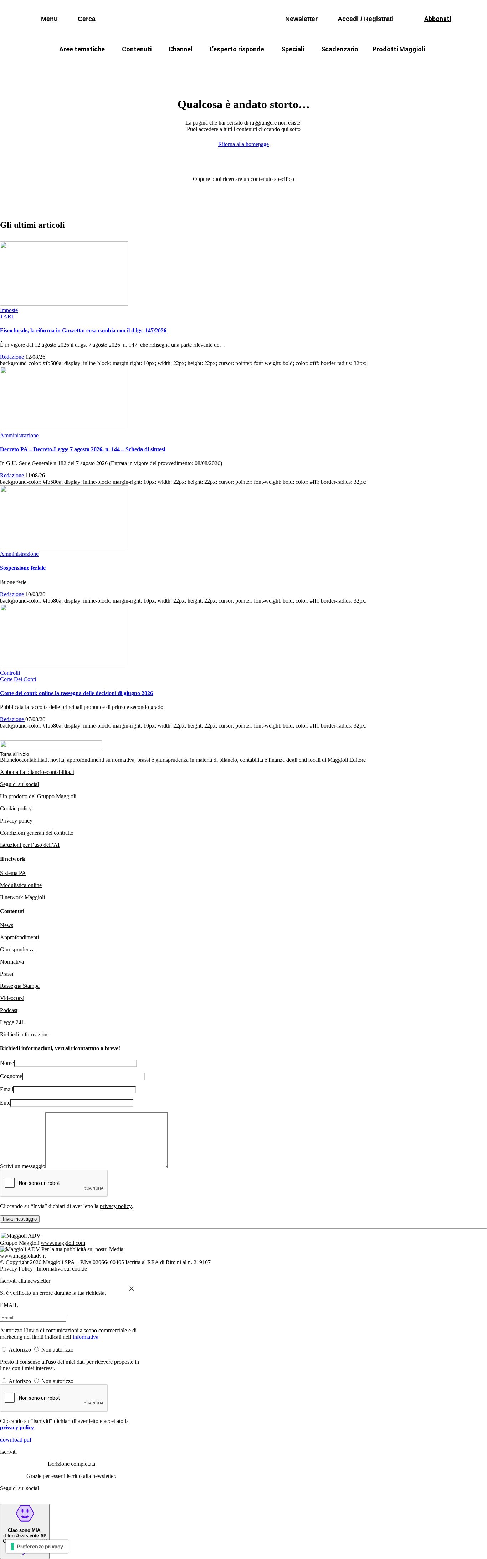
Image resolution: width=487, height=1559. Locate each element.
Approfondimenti (19, 937)
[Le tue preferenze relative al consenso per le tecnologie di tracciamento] (37, 1546)
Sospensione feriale (23, 568)
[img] (131, 1288)
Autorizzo (20, 1350)
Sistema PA (13, 873)
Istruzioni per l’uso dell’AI (30, 845)
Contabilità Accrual (108, 66)
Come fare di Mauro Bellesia (407, 66)
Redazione (12, 357)
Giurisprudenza (17, 949)
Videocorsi (12, 998)
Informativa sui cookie (62, 1269)
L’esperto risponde (237, 49)
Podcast (8, 1010)
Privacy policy (16, 821)
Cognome (11, 1076)
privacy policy (116, 1206)
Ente (5, 1103)
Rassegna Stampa (20, 986)
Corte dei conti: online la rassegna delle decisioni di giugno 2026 (76, 693)
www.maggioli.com (63, 1243)
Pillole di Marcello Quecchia (318, 66)
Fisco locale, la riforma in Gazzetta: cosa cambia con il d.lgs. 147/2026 (83, 330)
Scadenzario (339, 49)
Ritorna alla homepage (243, 144)
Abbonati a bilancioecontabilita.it (37, 772)
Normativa (12, 962)
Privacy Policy (16, 1269)
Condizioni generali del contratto (36, 833)
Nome (7, 1063)
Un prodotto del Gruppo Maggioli (38, 796)
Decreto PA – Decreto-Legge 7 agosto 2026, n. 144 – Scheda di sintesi (82, 449)
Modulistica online (21, 885)
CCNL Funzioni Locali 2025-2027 (224, 66)
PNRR (157, 66)
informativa (85, 1337)
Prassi (6, 974)
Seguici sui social (19, 784)
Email (6, 1089)
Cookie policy (16, 808)
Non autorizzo (57, 1350)
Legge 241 (12, 1022)
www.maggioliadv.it (23, 1256)
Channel (181, 49)
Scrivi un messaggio (22, 1166)
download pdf (15, 1440)
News (6, 925)
